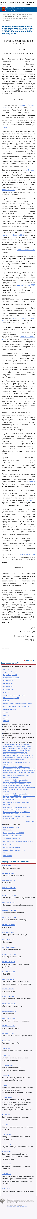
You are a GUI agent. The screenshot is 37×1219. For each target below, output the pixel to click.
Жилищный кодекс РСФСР (12, 835)
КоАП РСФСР (8, 844)
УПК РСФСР (7, 856)
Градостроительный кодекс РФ (14, 695)
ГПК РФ (6, 692)
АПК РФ (6, 669)
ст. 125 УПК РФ (6, 1144)
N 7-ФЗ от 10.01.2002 (8, 932)
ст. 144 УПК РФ (6, 1134)
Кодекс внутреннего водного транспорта (17, 703)
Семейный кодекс (9, 709)
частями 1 (22, 105)
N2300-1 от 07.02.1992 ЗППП (10, 910)
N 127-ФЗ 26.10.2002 (8, 996)
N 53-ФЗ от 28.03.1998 (8, 1026)
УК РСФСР (6, 853)
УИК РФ (6, 715)
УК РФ (5, 718)
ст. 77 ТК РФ (5, 1124)
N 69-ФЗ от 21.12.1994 (8, 873)
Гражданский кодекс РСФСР (13, 833)
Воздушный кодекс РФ (11, 678)
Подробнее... (30, 821)
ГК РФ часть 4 (8, 689)
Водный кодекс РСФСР (11, 827)
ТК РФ (5, 712)
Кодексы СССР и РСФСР (11, 824)
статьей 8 (30, 500)
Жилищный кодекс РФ (11, 698)
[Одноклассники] (31, 660)
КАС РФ (6, 701)
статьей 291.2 (8, 190)
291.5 (33, 555)
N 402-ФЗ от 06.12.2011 (9, 947)
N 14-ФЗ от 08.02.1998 (8, 971)
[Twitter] (29, 660)
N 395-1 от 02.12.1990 (8, 1033)
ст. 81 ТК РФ (5, 1075)
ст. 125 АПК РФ (6, 1188)
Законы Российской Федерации (14, 726)
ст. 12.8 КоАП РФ (7, 1097)
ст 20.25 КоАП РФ (7, 1065)
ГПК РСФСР (7, 830)
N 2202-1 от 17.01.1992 (8, 989)
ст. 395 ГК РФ (6, 1055)
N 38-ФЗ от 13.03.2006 (8, 925)
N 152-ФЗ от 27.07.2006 (9, 1004)
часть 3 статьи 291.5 (26, 250)
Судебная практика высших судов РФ (16, 724)
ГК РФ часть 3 (8, 686)
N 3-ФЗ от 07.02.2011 (8, 939)
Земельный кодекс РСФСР (12, 838)
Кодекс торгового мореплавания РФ (16, 706)
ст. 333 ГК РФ (6, 1041)
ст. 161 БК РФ (6, 1114)
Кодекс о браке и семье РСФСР (14, 850)
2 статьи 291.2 (18, 235)
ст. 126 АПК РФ (6, 1164)
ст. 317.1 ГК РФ (6, 1048)
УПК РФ (6, 721)
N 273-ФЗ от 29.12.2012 (9, 888)
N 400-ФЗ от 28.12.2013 (9, 865)
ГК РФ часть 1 (8, 680)
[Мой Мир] (33, 660)
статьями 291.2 (23, 555)
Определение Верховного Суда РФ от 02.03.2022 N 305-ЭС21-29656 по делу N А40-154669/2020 (17, 18)
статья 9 (31, 481)
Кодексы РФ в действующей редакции (17, 666)
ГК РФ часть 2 (8, 683)
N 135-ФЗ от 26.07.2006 (9, 954)
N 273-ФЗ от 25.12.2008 (9, 917)
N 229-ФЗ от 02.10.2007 (9, 1018)
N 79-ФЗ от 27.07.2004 (9, 895)
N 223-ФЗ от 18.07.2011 (8, 979)
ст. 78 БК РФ (6, 1085)
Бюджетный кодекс (10, 672)
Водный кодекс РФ (10, 675)
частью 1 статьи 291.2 (26, 285)
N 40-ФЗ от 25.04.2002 (9, 880)
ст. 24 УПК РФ (6, 1151)
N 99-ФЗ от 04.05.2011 (8, 962)
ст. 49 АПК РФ (6, 1174)
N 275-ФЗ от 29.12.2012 (9, 902)
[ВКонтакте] (27, 660)
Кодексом (6, 127)
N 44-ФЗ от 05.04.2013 (9, 1011)
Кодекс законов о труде (11, 847)
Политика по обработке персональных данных (17, 1206)
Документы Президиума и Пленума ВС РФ (18, 742)
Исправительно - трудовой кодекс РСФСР (18, 841)
